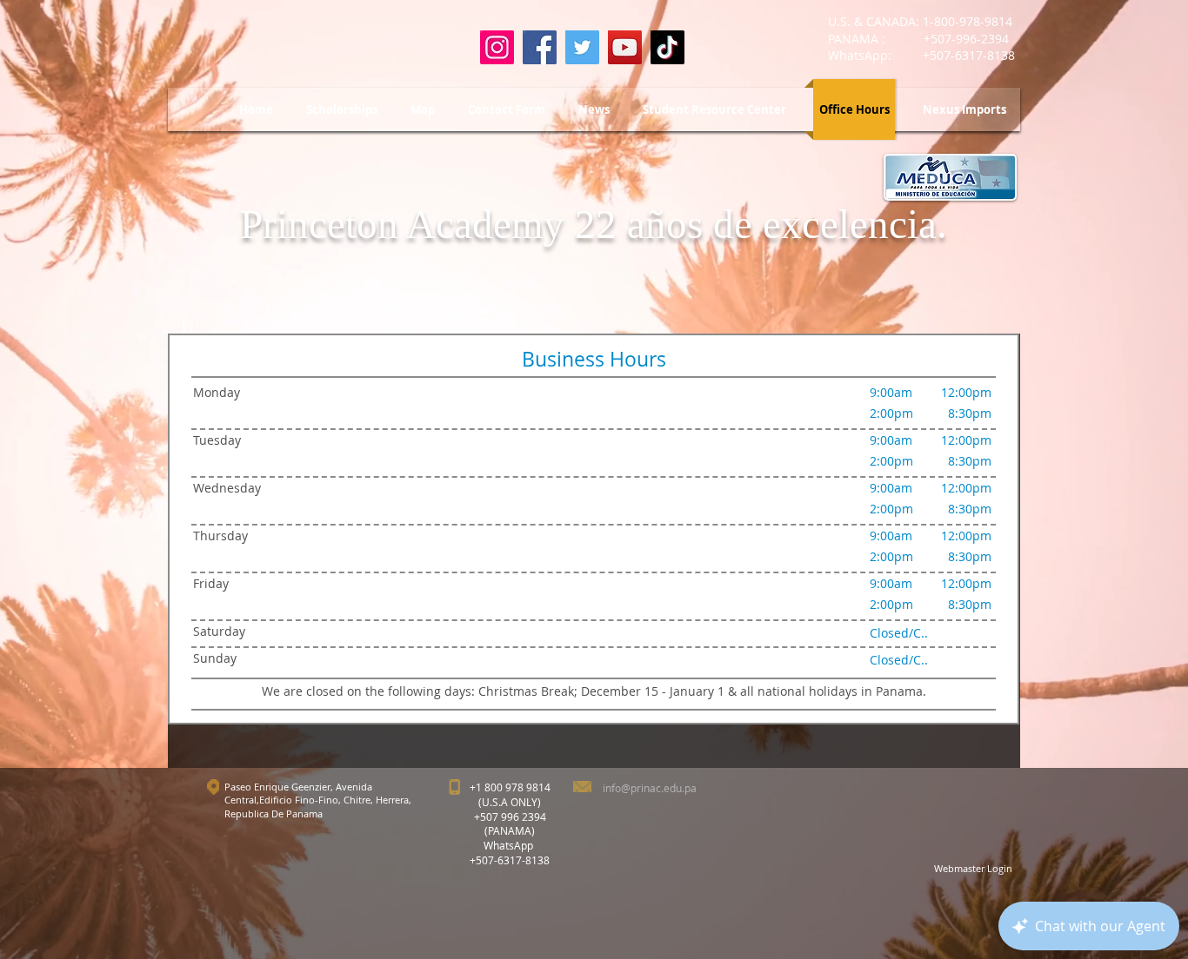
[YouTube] (625, 47)
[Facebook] (540, 47)
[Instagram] (497, 47)
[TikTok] (667, 47)
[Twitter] (582, 47)
